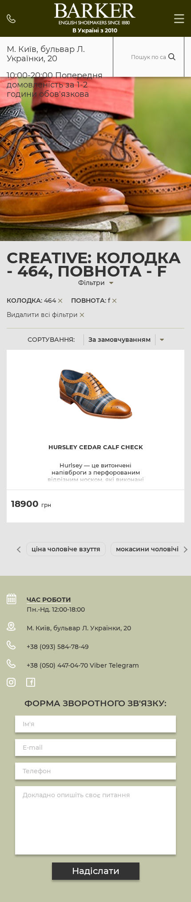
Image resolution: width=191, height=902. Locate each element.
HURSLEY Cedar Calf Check (95, 447)
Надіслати (95, 871)
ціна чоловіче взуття (66, 549)
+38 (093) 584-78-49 (58, 647)
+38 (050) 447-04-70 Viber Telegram (83, 665)
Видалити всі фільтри (42, 315)
